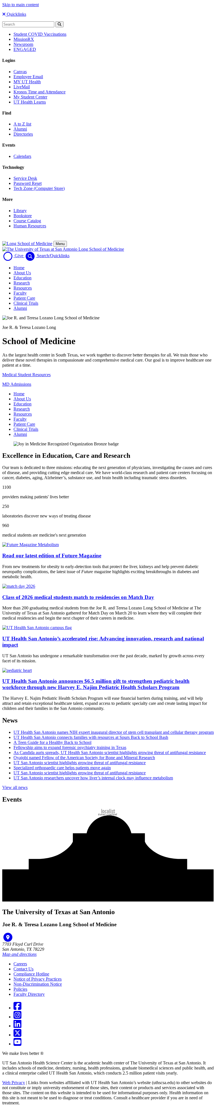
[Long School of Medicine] (27, 243)
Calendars (22, 156)
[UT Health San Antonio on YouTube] (17, 1043)
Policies (20, 989)
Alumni (20, 129)
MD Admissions (16, 384)
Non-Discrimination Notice (38, 984)
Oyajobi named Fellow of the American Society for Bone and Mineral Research (84, 757)
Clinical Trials (26, 303)
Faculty (20, 293)
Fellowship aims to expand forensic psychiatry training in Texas (70, 747)
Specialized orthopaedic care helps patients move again (62, 767)
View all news (15, 787)
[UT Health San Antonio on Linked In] (17, 1025)
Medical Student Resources (26, 374)
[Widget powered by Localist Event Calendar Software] (108, 812)
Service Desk (25, 178)
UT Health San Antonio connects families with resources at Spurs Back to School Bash (91, 737)
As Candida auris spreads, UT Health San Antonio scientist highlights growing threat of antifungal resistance (110, 752)
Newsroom (23, 44)
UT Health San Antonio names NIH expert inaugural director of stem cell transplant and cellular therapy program (114, 732)
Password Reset (28, 183)
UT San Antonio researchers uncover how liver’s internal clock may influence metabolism (93, 777)
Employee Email (28, 76)
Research (22, 283)
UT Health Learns (30, 102)
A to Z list (22, 124)
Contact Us (23, 969)
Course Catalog (27, 220)
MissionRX (24, 39)
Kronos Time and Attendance (40, 91)
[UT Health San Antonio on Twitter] (17, 1034)
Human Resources (30, 225)
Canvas (20, 71)
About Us (22, 272)
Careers (20, 963)
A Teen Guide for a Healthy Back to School (52, 742)
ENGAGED (25, 49)
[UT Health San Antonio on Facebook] (17, 1007)
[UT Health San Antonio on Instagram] (17, 1016)
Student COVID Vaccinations (40, 34)
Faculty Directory (29, 994)
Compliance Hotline (31, 974)
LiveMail (22, 86)
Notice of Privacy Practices (38, 979)
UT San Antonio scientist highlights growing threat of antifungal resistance (80, 762)
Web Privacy (13, 1082)
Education (23, 277)
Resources (23, 288)
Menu (60, 244)
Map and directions (19, 954)
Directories (23, 134)
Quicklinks (16, 14)
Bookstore (23, 215)
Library (20, 210)
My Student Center (30, 97)
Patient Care (24, 298)
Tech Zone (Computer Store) (39, 188)
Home (19, 267)
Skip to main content (20, 4)
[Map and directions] (8, 937)
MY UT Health (27, 81)
